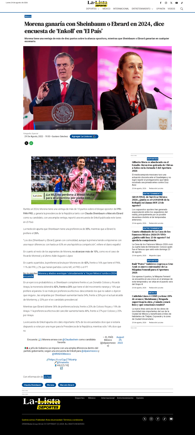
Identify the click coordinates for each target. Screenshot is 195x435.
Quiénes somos (28, 420)
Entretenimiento (141, 8)
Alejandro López (155, 256)
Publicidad (40, 420)
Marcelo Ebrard (67, 385)
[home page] (97, 3)
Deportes (91, 8)
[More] (98, 8)
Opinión (160, 8)
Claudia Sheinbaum (32, 385)
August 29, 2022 (120, 340)
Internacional (121, 8)
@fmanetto (63, 362)
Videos (171, 8)
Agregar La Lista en (82, 136)
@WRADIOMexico (61, 353)
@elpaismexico (89, 351)
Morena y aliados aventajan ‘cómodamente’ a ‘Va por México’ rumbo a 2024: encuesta (70, 275)
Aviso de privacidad (54, 420)
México (106, 8)
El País (47, 376)
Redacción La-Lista (156, 188)
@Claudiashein (70, 339)
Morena (50, 385)
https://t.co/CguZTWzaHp (63, 359)
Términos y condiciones (73, 420)
